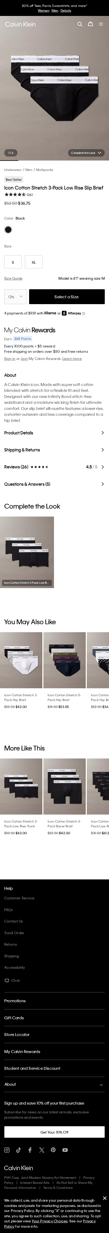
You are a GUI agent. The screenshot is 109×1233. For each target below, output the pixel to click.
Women (43, 10)
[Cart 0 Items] (90, 24)
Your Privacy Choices (49, 1221)
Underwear (13, 169)
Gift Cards (14, 1017)
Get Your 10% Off (54, 1132)
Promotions (15, 1000)
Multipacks (44, 169)
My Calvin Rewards (22, 1051)
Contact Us (13, 921)
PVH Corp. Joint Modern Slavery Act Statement (40, 1177)
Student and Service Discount (32, 1068)
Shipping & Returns (22, 449)
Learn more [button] (72, 358)
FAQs (8, 909)
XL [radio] (34, 262)
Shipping (11, 956)
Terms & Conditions (58, 1187)
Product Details (18, 432)
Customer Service (19, 898)
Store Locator (17, 1034)
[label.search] (80, 24)
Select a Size (66, 296)
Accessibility (14, 967)
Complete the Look (83, 152)
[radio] (8, 230)
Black (20, 218)
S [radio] (13, 262)
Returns (10, 944)
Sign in (9, 358)
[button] (83, 313)
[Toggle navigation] (101, 24)
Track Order (14, 932)
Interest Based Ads (34, 1182)
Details (66, 10)
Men (55, 10)
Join (24, 358)
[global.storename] (20, 24)
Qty (11, 296)
